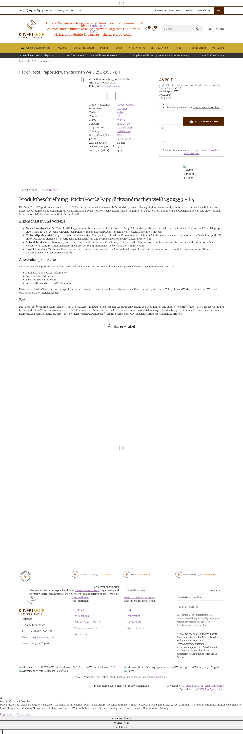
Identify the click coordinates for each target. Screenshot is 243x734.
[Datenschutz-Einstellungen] (1, 732)
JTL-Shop (186, 685)
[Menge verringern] (161, 120)
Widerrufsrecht (135, 628)
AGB (129, 609)
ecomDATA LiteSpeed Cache (208, 689)
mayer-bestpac (125, 104)
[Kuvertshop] (31, 29)
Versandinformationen (87, 628)
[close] (82, 80)
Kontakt (190, 10)
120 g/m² (122, 108)
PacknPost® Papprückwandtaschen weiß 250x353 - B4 (50, 550)
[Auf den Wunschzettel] (102, 96)
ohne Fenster (124, 123)
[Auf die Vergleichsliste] (93, 96)
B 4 (118, 116)
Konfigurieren (121, 722)
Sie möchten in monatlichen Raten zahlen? (191, 151)
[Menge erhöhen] (161, 134)
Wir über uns (81, 615)
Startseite (160, 10)
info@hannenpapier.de (43, 637)
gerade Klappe (125, 127)
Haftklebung (124, 131)
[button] (147, 29)
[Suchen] (199, 29)
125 (120, 135)
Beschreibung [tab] (29, 190)
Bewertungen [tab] (50, 190)
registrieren (98, 25)
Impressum (133, 615)
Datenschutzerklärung (87, 590)
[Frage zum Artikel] (111, 96)
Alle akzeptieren (121, 718)
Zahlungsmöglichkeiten (87, 622)
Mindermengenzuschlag (207, 85)
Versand (185, 85)
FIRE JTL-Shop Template (207, 685)
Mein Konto (175, 10)
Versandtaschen (110, 86)
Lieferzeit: (193, 107)
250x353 (121, 119)
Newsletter (204, 10)
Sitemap (79, 609)
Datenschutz (134, 622)
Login (94, 31)
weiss (120, 112)
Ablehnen (121, 727)
